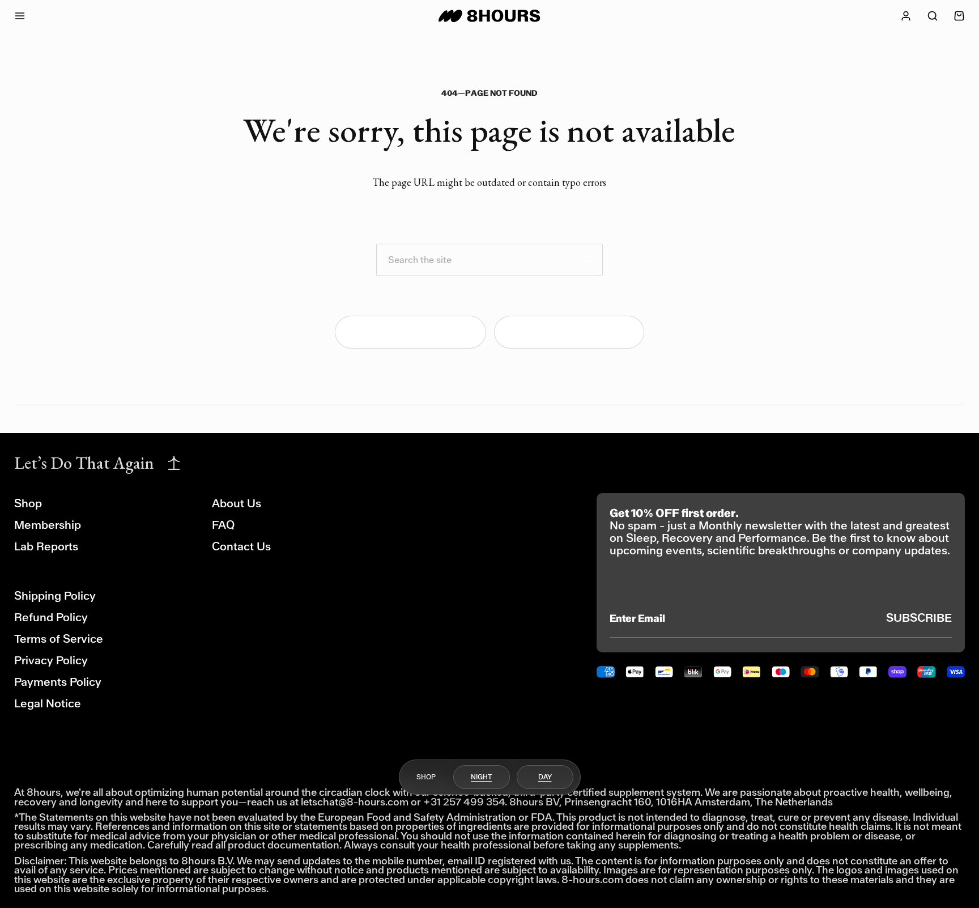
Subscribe (919, 618)
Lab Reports (46, 547)
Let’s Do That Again (84, 463)
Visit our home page (418, 332)
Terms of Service (58, 639)
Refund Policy (51, 617)
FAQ (223, 525)
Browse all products (577, 332)
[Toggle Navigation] (30, 16)
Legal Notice (47, 704)
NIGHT (481, 776)
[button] (932, 16)
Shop (28, 504)
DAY (545, 776)
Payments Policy (57, 682)
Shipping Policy (55, 596)
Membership (47, 525)
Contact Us (241, 547)
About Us (236, 504)
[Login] (906, 16)
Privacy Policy (51, 661)
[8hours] (489, 16)
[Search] (587, 259)
